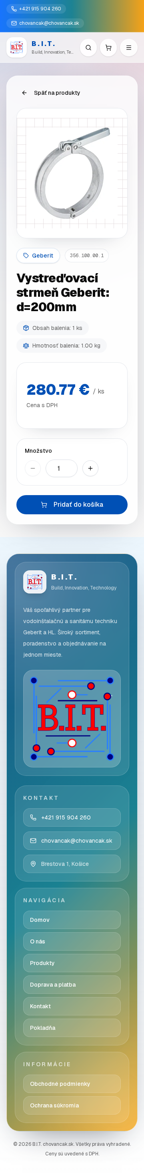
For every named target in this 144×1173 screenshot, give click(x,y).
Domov (40, 919)
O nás (37, 941)
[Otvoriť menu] (129, 47)
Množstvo (38, 450)
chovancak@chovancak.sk (49, 23)
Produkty (42, 963)
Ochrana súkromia (54, 1105)
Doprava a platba (53, 984)
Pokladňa (42, 1027)
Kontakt (40, 1006)
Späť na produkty (57, 92)
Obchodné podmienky (60, 1083)
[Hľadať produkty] (88, 47)
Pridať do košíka (78, 504)
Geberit (42, 255)
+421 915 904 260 (40, 9)
